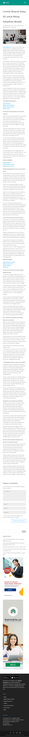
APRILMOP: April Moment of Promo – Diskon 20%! (14, 547)
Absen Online (21, 25)
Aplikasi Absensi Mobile (8, 105)
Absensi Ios (5, 267)
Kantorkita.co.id (7, 47)
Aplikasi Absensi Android (9, 262)
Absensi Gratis (6, 108)
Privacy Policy (7, 707)
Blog (5, 709)
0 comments (13, 27)
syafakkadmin (7, 25)
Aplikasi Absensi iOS (8, 701)
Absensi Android (7, 265)
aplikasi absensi (6, 27)
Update (5, 703)
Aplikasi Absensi (7, 162)
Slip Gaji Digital (6, 103)
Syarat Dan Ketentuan (8, 705)
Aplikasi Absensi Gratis (8, 107)
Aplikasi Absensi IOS (8, 263)
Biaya (5, 697)
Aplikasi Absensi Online (8, 164)
